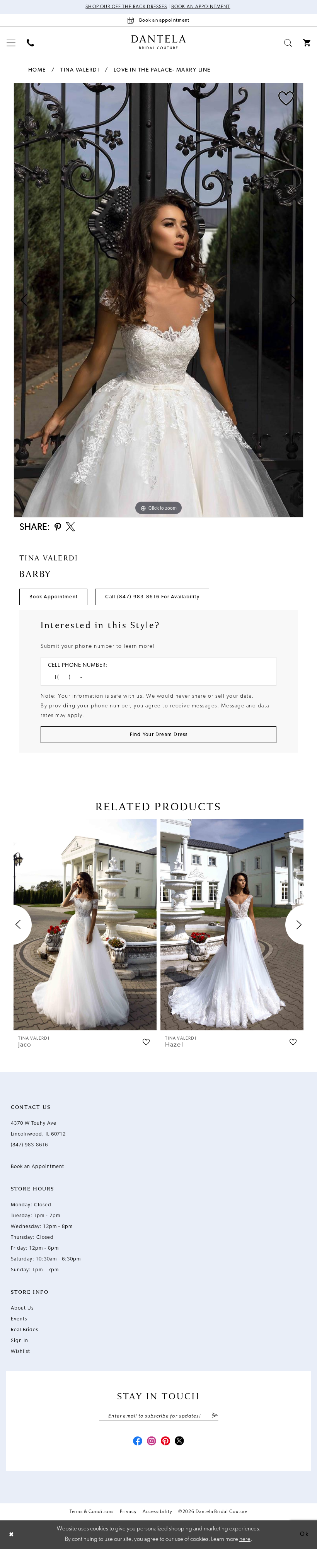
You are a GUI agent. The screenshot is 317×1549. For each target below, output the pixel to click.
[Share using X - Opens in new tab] (70, 527)
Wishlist (20, 1351)
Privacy (128, 1512)
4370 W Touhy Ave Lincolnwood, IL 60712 (38, 1129)
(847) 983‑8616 (29, 1145)
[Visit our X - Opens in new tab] (179, 1441)
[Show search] (288, 43)
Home (37, 70)
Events (19, 1319)
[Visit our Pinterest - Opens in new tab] (165, 1441)
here (245, 1539)
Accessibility (157, 1512)
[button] (11, 43)
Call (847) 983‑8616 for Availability (152, 596)
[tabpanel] (158, 300)
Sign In (19, 1340)
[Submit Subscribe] (214, 1416)
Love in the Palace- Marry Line (162, 70)
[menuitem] (11, 43)
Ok (304, 1534)
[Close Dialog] (12, 1535)
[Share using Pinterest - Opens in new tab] (58, 528)
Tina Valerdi (79, 70)
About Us (22, 1308)
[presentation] (85, 924)
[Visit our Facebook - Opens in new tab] (137, 1441)
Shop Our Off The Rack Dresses (126, 7)
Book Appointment (53, 596)
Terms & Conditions (92, 1512)
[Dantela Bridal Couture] (158, 42)
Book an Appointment (200, 7)
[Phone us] (30, 43)
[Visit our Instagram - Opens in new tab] (151, 1441)
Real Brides (24, 1329)
